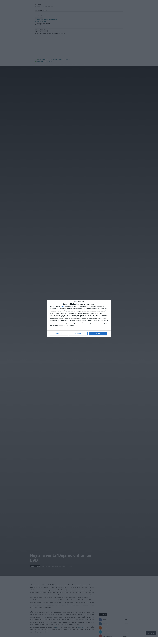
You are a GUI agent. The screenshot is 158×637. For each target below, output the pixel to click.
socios (62, 306)
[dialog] (79, 318)
